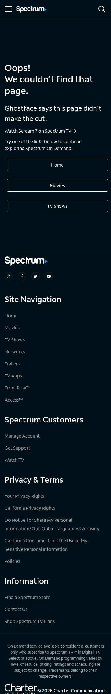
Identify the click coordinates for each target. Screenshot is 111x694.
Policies (12, 561)
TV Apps (13, 376)
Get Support (17, 448)
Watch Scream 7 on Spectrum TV (38, 131)
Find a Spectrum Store (27, 597)
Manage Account (22, 436)
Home (57, 165)
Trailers (12, 364)
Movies (57, 185)
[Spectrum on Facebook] (22, 276)
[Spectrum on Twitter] (35, 276)
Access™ (14, 400)
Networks (15, 352)
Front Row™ (17, 388)
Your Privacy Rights (24, 496)
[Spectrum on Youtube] (49, 276)
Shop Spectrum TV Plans (30, 621)
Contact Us (16, 609)
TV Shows (57, 206)
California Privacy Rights (30, 508)
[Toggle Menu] (8, 9)
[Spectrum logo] (31, 10)
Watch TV (14, 460)
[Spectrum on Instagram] (9, 276)
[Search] (102, 9)
